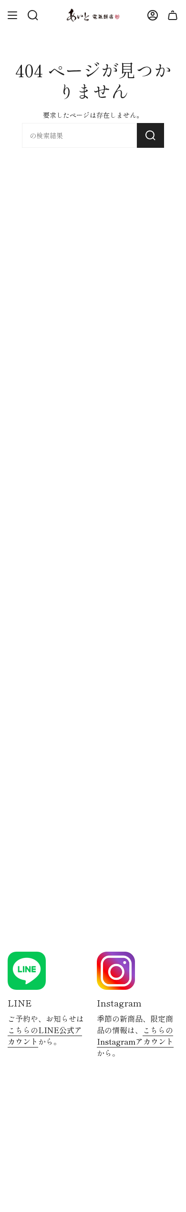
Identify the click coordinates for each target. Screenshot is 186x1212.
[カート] (173, 15)
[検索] (150, 135)
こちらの (45, 1035)
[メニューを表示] (12, 15)
